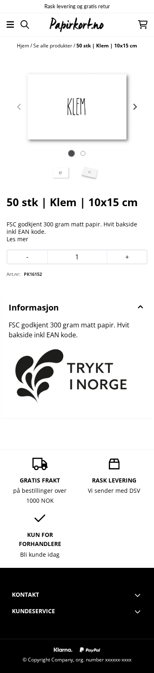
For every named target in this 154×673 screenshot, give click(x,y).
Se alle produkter (53, 45)
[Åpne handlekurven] (143, 24)
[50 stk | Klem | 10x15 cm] (77, 106)
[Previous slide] (19, 106)
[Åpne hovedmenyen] (10, 24)
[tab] (71, 153)
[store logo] (77, 24)
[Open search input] (25, 24)
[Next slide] (134, 106)
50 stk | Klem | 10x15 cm (106, 45)
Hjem (23, 45)
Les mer (17, 239)
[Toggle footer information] (139, 595)
